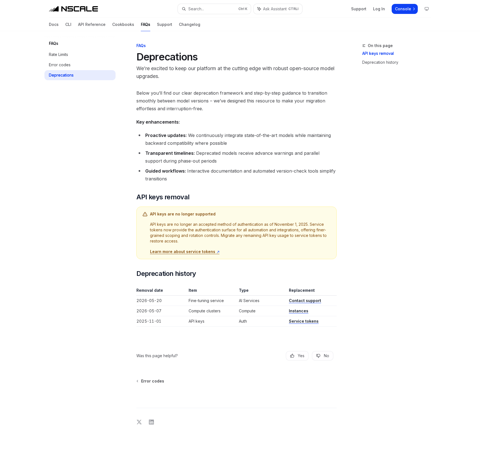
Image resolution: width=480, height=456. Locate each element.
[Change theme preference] (426, 8)
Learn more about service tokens (183, 251)
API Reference (92, 24)
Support (164, 24)
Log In (379, 8)
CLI (68, 24)
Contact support (305, 300)
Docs (54, 24)
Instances (298, 310)
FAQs (145, 24)
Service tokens (304, 321)
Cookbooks (123, 24)
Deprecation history (380, 62)
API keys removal (378, 53)
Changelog (189, 24)
